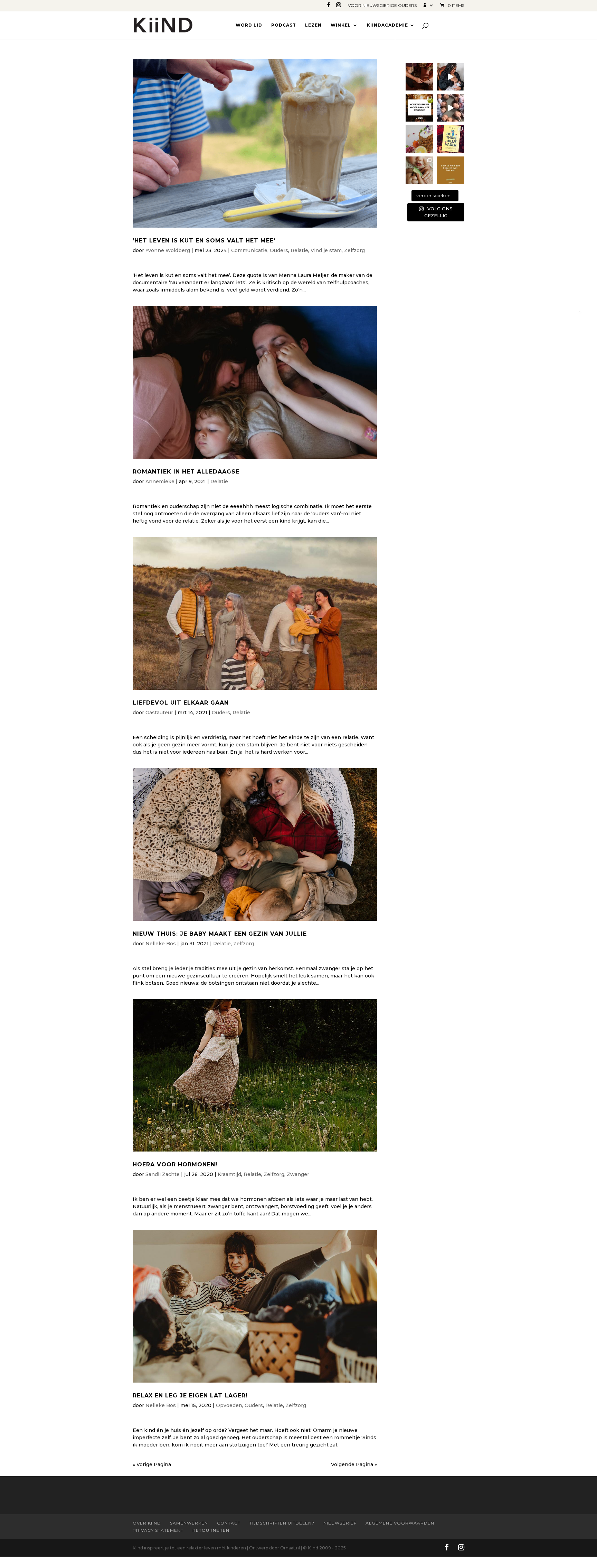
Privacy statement (158, 1530)
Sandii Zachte (162, 1174)
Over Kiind (147, 1523)
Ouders (279, 250)
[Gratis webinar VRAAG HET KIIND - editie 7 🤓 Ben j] (419, 108)
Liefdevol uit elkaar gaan (181, 702)
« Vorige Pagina (152, 1464)
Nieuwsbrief (340, 1523)
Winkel (341, 25)
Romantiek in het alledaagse (186, 471)
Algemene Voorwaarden (400, 1523)
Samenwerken (189, 1523)
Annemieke (159, 481)
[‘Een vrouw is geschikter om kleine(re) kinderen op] (450, 139)
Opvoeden (229, 1405)
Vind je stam (326, 250)
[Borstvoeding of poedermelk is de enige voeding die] (419, 170)
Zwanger (298, 1174)
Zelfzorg (354, 250)
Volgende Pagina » (354, 1464)
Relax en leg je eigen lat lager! (190, 1395)
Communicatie (249, 250)
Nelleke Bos (160, 943)
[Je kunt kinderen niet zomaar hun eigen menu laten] (450, 170)
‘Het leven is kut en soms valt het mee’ (204, 240)
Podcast (283, 25)
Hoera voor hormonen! (175, 1164)
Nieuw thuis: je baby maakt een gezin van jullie (220, 933)
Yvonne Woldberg (167, 250)
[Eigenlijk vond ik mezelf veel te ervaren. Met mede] (450, 108)
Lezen (313, 25)
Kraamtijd (229, 1174)
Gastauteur (159, 712)
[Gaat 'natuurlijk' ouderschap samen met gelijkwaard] (419, 76)
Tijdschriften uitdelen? (281, 1523)
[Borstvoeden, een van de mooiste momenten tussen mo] (450, 76)
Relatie (299, 250)
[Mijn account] (428, 7)
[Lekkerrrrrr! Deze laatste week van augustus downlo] (419, 139)
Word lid (249, 25)
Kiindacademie (387, 25)
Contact (228, 1523)
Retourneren (210, 1530)
